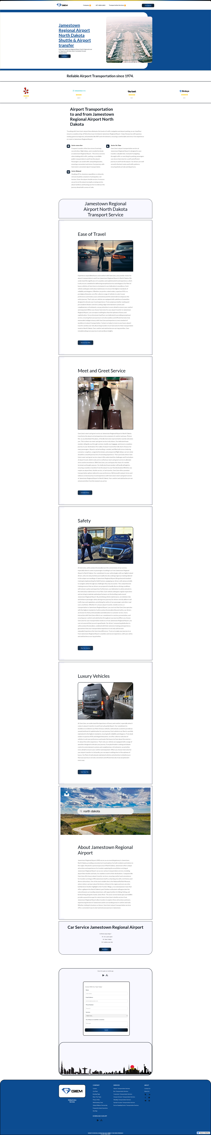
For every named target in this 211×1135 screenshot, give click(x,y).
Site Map (95, 1111)
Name (87, 990)
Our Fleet (95, 1091)
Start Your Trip (84, 772)
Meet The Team (97, 1097)
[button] (87, 5)
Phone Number (90, 1004)
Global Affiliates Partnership (100, 1105)
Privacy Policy (96, 1099)
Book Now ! (65, 56)
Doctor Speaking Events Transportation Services (126, 1105)
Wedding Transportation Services (122, 1099)
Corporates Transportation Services (122, 1094)
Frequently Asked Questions (100, 1108)
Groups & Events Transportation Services (124, 1097)
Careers (95, 1088)
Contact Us (147, 1088)
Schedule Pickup (85, 492)
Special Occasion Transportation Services (124, 1102)
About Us (146, 1091)
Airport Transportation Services (121, 1088)
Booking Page (96, 1094)
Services (88, 1012)
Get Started (148, 5)
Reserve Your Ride (85, 342)
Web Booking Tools (98, 1102)
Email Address (89, 997)
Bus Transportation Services (120, 1091)
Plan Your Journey (85, 648)
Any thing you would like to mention (95, 1019)
